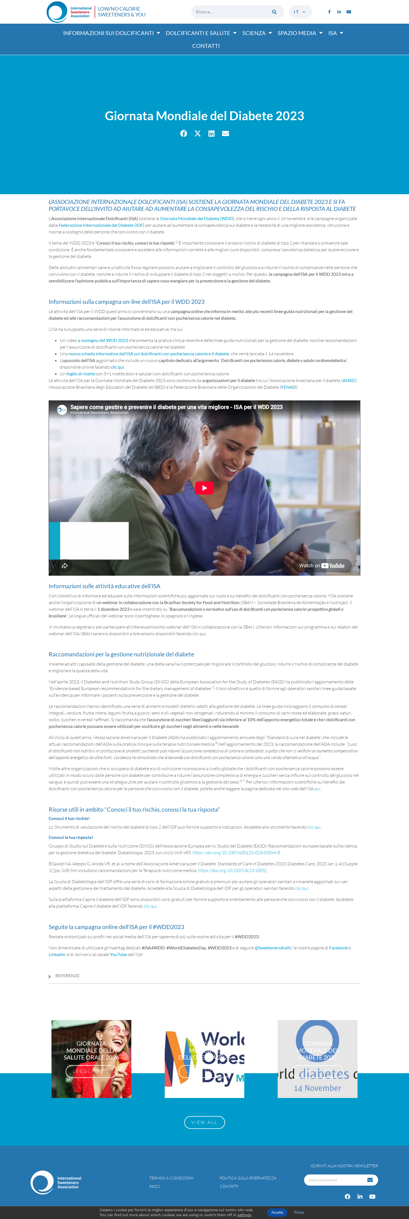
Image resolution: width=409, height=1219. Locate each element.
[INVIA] (370, 1180)
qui (317, 788)
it (298, 11)
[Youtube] (348, 12)
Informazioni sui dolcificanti (108, 32)
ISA (332, 32)
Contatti (206, 45)
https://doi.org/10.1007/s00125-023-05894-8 (236, 852)
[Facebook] (347, 1196)
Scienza (254, 32)
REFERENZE (67, 975)
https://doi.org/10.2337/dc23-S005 (231, 870)
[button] (184, 133)
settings (244, 1215)
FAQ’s (154, 1186)
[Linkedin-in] (339, 12)
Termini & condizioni (171, 1178)
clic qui (117, 367)
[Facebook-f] (329, 12)
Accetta (277, 1212)
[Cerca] (275, 12)
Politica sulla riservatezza (248, 1178)
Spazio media (297, 32)
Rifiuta (299, 1212)
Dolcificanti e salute (198, 32)
